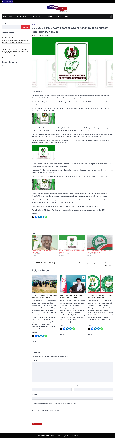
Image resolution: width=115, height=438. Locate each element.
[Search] (111, 16)
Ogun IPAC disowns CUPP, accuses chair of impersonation (100, 296)
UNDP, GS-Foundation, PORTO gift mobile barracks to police (44, 296)
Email (76, 386)
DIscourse (58, 16)
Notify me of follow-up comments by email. (46, 410)
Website (35, 395)
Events (35, 16)
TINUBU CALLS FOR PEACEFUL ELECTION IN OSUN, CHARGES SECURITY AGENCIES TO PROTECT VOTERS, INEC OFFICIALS (15, 51)
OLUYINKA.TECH (71, 436)
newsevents (36, 35)
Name (34, 386)
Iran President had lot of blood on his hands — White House (72, 296)
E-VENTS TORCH (56, 436)
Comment (36, 360)
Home (4, 16)
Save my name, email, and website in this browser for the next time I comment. (55, 403)
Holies (66, 16)
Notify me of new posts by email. (43, 418)
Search (4, 24)
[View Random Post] (111, 1)
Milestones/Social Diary (22, 16)
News (10, 16)
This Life (50, 16)
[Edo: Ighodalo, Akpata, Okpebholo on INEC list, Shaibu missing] (45, 242)
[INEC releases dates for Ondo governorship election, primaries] (72, 242)
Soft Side (42, 16)
